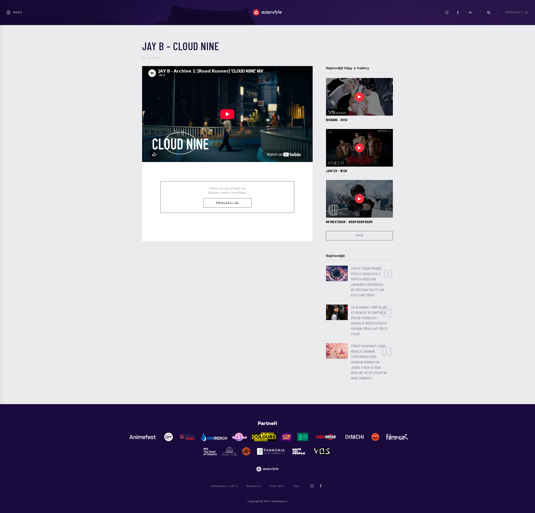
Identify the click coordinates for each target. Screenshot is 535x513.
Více (359, 235)
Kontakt (277, 486)
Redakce (254, 486)
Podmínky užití (224, 486)
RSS (297, 486)
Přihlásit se (227, 202)
